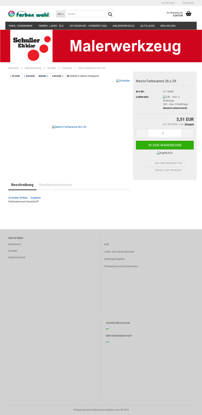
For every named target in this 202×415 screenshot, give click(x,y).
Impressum (14, 244)
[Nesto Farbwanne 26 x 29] (69, 123)
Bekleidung (168, 25)
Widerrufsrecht (16, 257)
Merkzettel (187, 3)
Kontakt (12, 250)
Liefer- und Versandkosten (119, 251)
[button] (12, 48)
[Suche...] (110, 14)
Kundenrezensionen (55, 185)
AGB (106, 244)
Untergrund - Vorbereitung (88, 25)
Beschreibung (22, 185)
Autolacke (147, 25)
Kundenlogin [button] (167, 3)
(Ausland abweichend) (175, 108)
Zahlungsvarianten (114, 258)
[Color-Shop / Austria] (29, 14)
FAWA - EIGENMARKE (21, 25)
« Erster (15, 75)
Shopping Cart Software (87, 409)
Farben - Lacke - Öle (51, 25)
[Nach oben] (191, 409)
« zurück (29, 75)
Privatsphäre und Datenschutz (121, 266)
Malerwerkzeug (123, 25)
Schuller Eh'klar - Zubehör (24, 197)
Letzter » (58, 75)
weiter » (43, 75)
